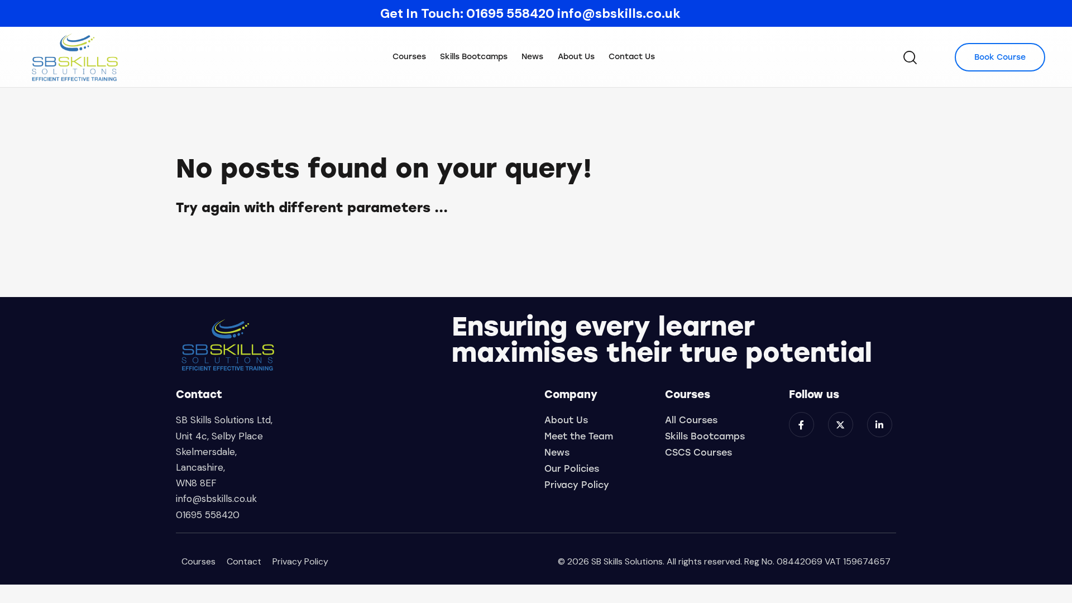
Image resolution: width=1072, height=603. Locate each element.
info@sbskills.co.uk (619, 13)
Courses (198, 561)
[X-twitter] (840, 424)
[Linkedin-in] (879, 424)
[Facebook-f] (801, 424)
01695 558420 (510, 13)
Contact (244, 561)
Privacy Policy (300, 561)
